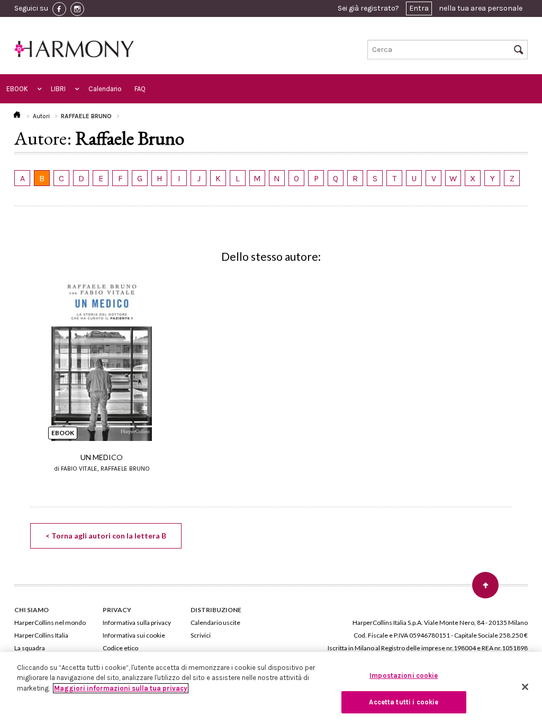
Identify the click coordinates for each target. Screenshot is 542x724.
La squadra (29, 648)
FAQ (140, 89)
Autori (41, 116)
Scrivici (201, 635)
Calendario (105, 89)
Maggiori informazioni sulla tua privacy (120, 688)
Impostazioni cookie (403, 675)
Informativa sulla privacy (137, 622)
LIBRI (58, 89)
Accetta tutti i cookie (403, 702)
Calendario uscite (215, 622)
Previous (20, 347)
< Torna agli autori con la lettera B (106, 535)
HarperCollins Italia (41, 635)
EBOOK (17, 89)
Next (522, 347)
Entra (419, 8)
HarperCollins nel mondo (50, 622)
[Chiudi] (525, 687)
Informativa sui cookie (134, 635)
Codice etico (120, 648)
